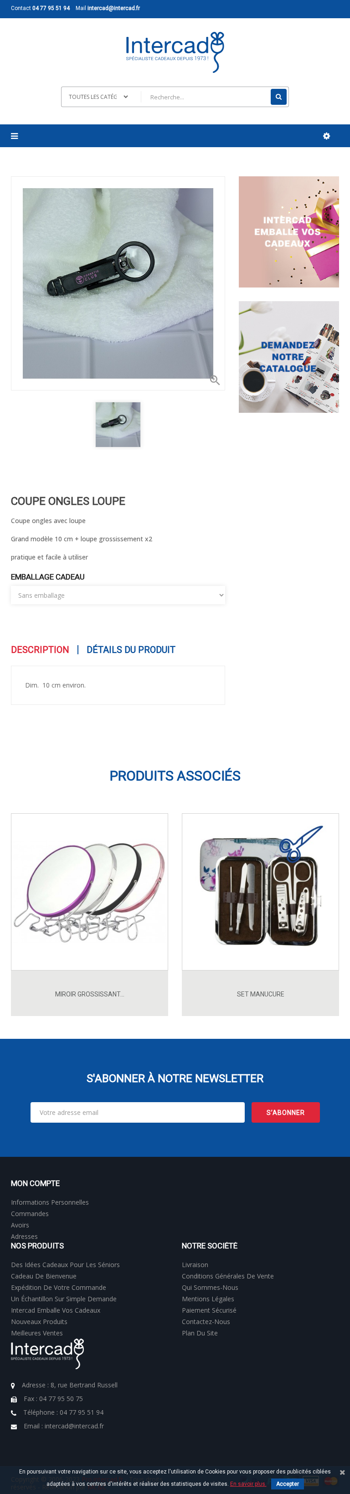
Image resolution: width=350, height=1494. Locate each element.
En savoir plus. (248, 1484)
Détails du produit (131, 649)
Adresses (24, 1236)
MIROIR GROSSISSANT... (89, 994)
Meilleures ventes (37, 1333)
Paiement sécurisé (209, 1310)
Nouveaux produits (39, 1321)
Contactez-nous (206, 1321)
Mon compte (35, 1183)
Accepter (287, 1484)
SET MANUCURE (260, 994)
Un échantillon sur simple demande (64, 1298)
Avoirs (20, 1225)
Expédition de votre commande (58, 1287)
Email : (64, 1426)
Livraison (195, 1264)
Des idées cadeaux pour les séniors (65, 1264)
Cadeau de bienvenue (44, 1276)
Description (40, 649)
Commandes (30, 1213)
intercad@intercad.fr (114, 8)
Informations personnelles (50, 1202)
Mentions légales (208, 1298)
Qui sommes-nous (210, 1287)
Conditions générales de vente (228, 1276)
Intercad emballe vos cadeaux (55, 1310)
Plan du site (200, 1333)
